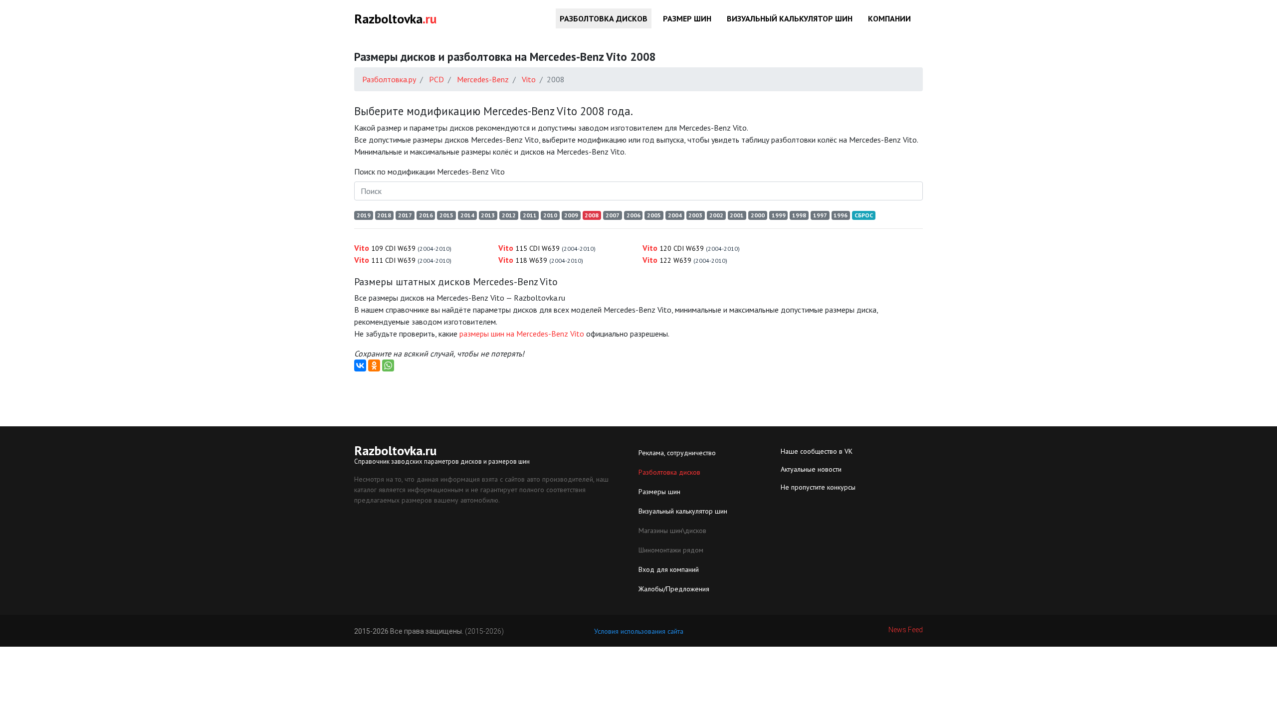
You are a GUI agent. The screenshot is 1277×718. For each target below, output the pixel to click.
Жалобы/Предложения (673, 588)
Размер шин (687, 18)
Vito (402, 248)
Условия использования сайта (638, 631)
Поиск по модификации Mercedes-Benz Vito (429, 172)
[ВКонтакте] (360, 365)
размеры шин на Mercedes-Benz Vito (521, 334)
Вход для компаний (668, 569)
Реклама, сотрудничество (677, 452)
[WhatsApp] (388, 365)
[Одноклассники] (374, 365)
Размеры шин (659, 491)
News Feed (905, 630)
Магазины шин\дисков (672, 530)
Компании (889, 18)
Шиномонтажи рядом (670, 549)
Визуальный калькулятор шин (789, 18)
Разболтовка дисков (603, 18)
